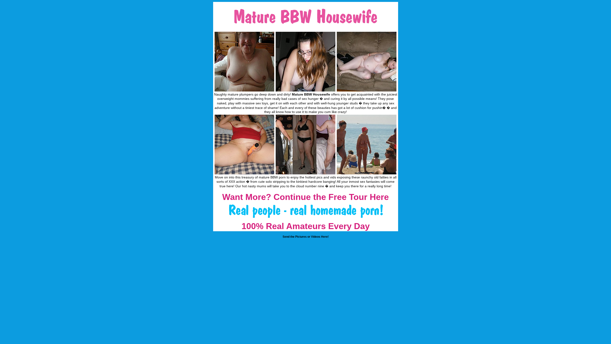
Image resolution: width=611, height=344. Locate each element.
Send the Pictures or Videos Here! (306, 236)
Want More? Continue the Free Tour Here (305, 197)
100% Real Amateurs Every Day (306, 226)
